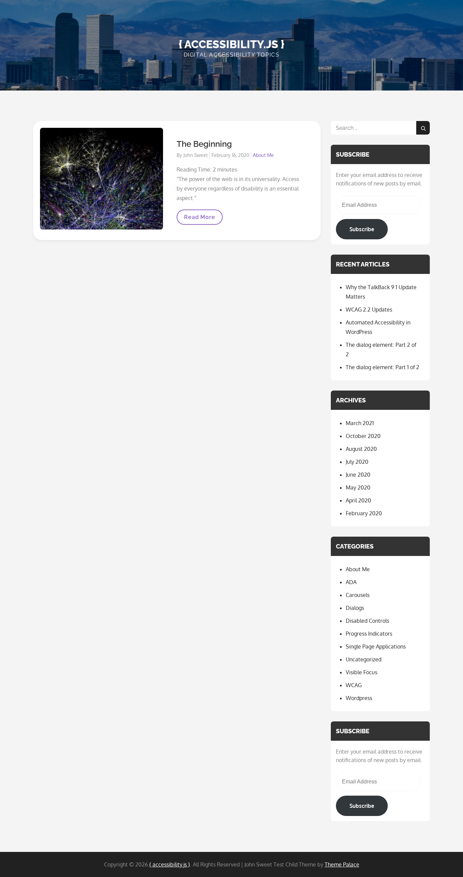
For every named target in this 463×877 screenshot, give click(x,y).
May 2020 (358, 487)
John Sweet (195, 155)
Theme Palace (342, 864)
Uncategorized (363, 659)
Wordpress (359, 698)
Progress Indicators (369, 633)
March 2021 (360, 423)
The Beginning (204, 144)
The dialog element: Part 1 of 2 (382, 367)
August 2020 (361, 448)
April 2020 (358, 500)
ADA (351, 582)
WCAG (354, 685)
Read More (199, 219)
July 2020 (357, 461)
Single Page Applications (376, 646)
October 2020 (363, 436)
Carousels (357, 595)
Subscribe (361, 229)
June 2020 (358, 474)
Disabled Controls (367, 620)
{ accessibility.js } (231, 44)
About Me (263, 155)
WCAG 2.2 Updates (369, 309)
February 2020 (364, 513)
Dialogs (355, 607)
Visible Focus (361, 672)
